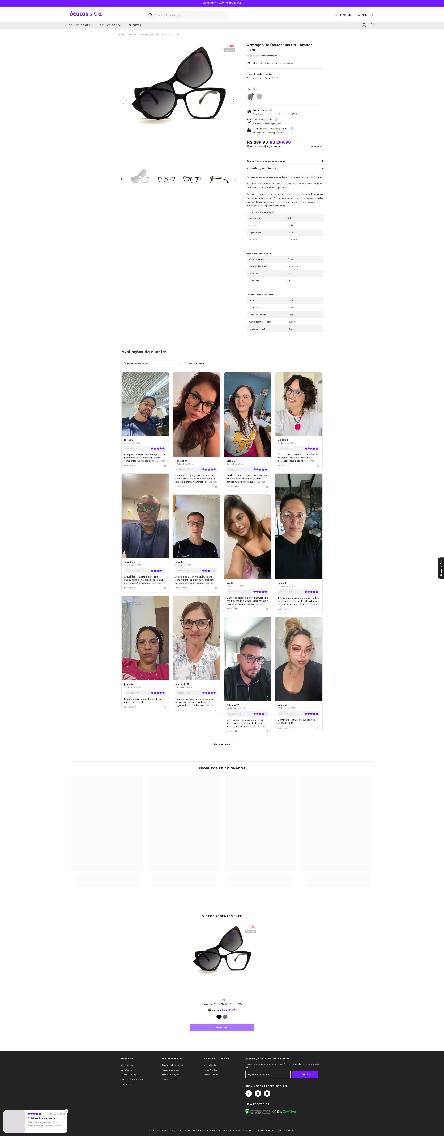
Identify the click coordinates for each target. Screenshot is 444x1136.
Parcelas (315, 146)
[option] (179, 100)
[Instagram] (258, 1093)
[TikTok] (267, 1093)
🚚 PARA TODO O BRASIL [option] (222, 3)
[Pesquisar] (186, 15)
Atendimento (365, 15)
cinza (225, 1016)
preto (219, 1016)
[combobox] (189, 15)
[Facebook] (248, 1093)
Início (121, 34)
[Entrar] (364, 25)
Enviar (305, 1074)
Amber (222, 1000)
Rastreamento (343, 15)
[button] (124, 101)
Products (132, 34)
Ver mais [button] (160, 460)
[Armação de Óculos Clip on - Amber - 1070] (222, 959)
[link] (107, 880)
